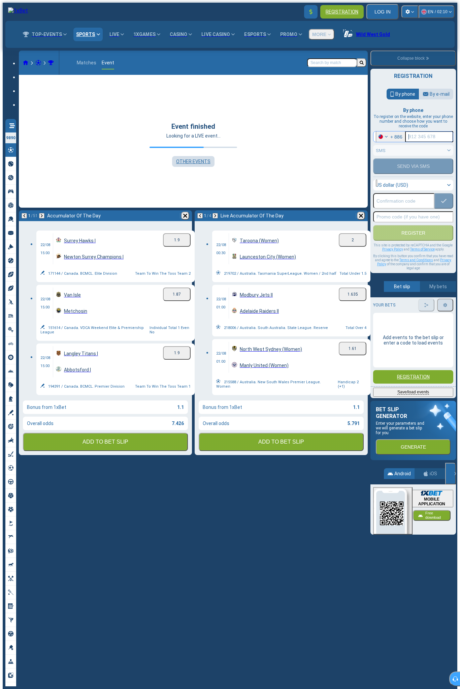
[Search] (361, 62)
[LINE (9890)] (26, 62)
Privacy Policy (392, 249)
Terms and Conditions (416, 260)
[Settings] (409, 11)
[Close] (450, 473)
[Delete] (185, 216)
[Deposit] (311, 12)
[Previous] (24, 215)
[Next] (41, 215)
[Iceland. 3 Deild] (51, 62)
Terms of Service (422, 249)
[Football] (38, 62)
